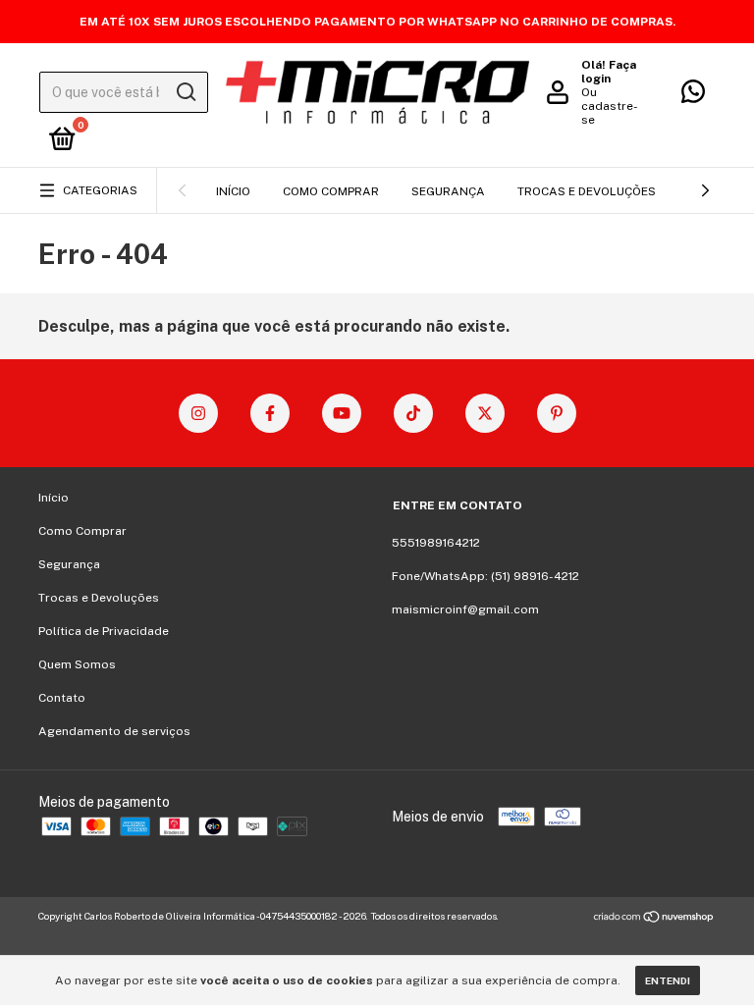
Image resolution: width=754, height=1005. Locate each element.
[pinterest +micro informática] (556, 413)
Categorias (100, 190)
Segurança (448, 191)
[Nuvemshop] (654, 918)
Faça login (608, 71)
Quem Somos (77, 664)
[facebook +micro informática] (270, 413)
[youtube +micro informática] (341, 413)
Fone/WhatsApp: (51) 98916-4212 (485, 576)
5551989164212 (436, 543)
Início (233, 191)
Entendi (667, 980)
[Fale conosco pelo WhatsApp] (693, 96)
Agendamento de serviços (114, 731)
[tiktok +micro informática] (413, 413)
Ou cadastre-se (609, 106)
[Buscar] (185, 92)
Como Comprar (331, 191)
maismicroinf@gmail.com (465, 609)
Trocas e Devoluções (586, 191)
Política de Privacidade (103, 631)
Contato (61, 698)
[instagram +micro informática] (198, 413)
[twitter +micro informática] (485, 413)
